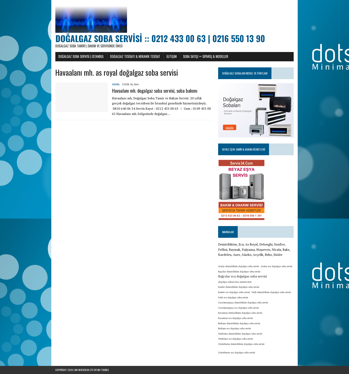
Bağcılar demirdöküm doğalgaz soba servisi (239, 271)
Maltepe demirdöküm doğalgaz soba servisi (239, 323)
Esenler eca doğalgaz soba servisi (234, 292)
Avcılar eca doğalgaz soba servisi (276, 266)
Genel (116, 84)
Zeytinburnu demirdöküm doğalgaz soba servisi (241, 344)
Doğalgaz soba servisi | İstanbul (81, 56)
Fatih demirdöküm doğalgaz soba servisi (271, 292)
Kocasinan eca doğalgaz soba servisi (235, 318)
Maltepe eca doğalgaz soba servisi (234, 328)
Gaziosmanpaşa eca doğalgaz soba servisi (238, 307)
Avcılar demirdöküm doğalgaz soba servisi (238, 266)
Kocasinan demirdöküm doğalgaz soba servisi (240, 312)
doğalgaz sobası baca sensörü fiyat (235, 281)
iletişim (171, 56)
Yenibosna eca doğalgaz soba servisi (235, 338)
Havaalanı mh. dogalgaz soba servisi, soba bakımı (154, 90)
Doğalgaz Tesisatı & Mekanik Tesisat (135, 56)
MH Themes (103, 370)
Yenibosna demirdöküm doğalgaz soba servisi (240, 333)
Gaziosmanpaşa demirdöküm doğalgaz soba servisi (243, 302)
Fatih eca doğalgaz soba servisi (233, 297)
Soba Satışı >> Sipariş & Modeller (205, 56)
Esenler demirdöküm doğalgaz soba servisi (238, 287)
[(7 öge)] (257, 351)
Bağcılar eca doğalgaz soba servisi (242, 276)
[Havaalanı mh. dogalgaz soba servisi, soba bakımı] (81, 109)
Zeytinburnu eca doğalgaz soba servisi (236, 352)
